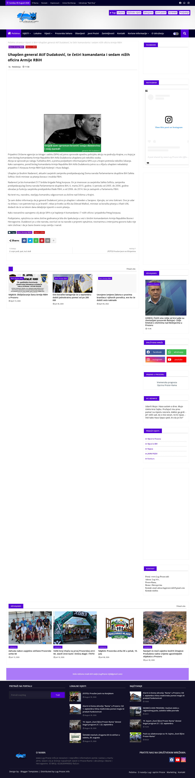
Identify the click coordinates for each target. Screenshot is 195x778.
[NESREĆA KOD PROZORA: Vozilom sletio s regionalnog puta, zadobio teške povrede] (135, 712)
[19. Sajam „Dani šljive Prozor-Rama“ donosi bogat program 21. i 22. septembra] (135, 725)
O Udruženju (158, 33)
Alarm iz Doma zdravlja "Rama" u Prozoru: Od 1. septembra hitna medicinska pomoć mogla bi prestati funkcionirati (103, 709)
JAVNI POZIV (152, 453)
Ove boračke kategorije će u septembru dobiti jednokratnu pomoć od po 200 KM (72, 297)
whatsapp (178, 352)
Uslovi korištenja (69, 3)
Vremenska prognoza (167, 382)
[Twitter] (30, 240)
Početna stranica (16, 42)
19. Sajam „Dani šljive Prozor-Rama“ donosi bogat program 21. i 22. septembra (102, 723)
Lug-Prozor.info (62, 771)
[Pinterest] (41, 240)
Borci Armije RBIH (16, 47)
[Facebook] (24, 240)
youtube (178, 359)
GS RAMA (173, 12)
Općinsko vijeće (134, 12)
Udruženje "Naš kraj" (87, 3)
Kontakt (44, 3)
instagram (157, 359)
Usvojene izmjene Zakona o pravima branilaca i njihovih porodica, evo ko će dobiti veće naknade (116, 297)
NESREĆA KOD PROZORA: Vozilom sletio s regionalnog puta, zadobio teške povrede (161, 709)
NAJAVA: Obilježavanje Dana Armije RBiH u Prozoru (28, 296)
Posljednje (184, 12)
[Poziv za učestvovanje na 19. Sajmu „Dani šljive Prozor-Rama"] (135, 737)
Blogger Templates (29, 771)
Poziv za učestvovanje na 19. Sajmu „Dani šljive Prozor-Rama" (163, 735)
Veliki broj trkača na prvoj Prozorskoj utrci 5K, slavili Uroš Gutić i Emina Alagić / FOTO (74, 652)
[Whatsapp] (36, 240)
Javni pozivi (161, 12)
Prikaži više (131, 269)
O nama (35, 3)
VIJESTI (26, 33)
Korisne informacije (137, 33)
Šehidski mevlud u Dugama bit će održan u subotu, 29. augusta (101, 736)
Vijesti (47, 33)
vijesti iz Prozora (154, 439)
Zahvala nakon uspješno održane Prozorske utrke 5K (30, 652)
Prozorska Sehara (63, 33)
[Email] (47, 240)
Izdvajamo (148, 12)
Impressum (55, 3)
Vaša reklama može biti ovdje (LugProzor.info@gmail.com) (97, 674)
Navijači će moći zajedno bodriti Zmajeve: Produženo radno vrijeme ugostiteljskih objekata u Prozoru (163, 654)
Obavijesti (80, 33)
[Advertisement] (74, 92)
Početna (16, 33)
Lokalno (120, 12)
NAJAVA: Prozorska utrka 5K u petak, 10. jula (117, 652)
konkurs (150, 458)
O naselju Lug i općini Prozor (151, 772)
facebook (157, 352)
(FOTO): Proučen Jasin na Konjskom (98, 693)
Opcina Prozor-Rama (167, 385)
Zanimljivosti (108, 33)
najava (150, 449)
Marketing (171, 772)
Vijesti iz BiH (31, 42)
